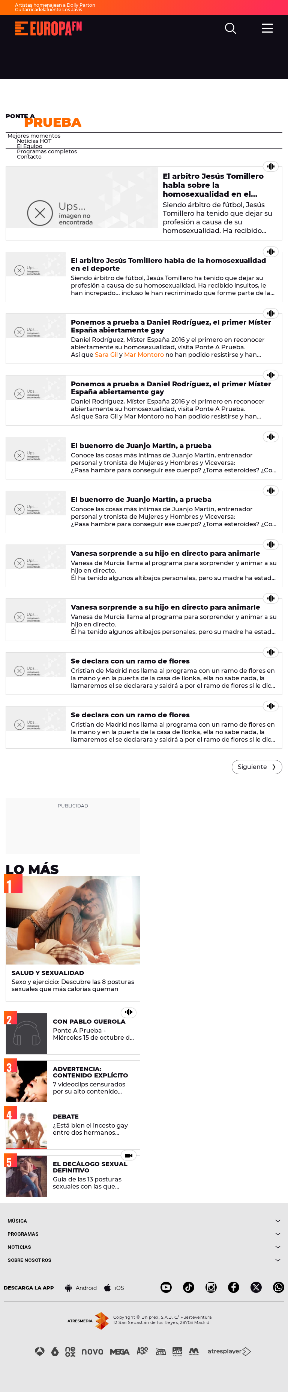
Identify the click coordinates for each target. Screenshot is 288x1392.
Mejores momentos (34, 135)
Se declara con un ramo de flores (130, 661)
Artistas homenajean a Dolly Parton (55, 5)
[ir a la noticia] (82, 203)
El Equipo (29, 146)
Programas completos (47, 151)
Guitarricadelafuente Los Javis (48, 9)
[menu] (267, 27)
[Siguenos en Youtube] (166, 1290)
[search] (230, 28)
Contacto (29, 156)
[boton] (212, 1221)
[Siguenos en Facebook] (233, 1290)
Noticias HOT (34, 141)
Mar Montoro (144, 354)
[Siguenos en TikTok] (188, 1290)
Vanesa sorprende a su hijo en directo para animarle (165, 553)
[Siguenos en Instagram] (211, 1290)
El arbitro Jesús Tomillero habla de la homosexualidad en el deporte (168, 265)
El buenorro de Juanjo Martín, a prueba (141, 446)
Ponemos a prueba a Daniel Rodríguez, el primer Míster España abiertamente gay (171, 326)
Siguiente (252, 766)
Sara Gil (106, 354)
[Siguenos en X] (256, 1290)
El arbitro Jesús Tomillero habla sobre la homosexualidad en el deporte (213, 190)
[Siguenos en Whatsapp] (278, 1290)
